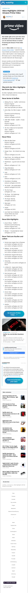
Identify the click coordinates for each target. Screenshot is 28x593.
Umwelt (13, 564)
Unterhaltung (13, 561)
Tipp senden (13, 502)
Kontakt (13, 499)
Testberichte (13, 525)
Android (13, 567)
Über (13, 493)
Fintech (13, 552)
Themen (13, 496)
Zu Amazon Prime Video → (14, 314)
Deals (13, 537)
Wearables (13, 549)
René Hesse (8, 16)
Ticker (13, 528)
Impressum (13, 514)
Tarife (13, 534)
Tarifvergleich (13, 531)
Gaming (13, 546)
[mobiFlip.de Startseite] (8, 3)
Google (13, 577)
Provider (13, 558)
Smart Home (13, 543)
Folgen (13, 505)
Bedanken (13, 508)
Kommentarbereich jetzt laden (14, 381)
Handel (13, 555)
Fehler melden (23, 363)
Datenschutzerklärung (14, 375)
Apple (13, 571)
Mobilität (13, 540)
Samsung (13, 574)
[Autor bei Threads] (12, 16)
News (13, 522)
